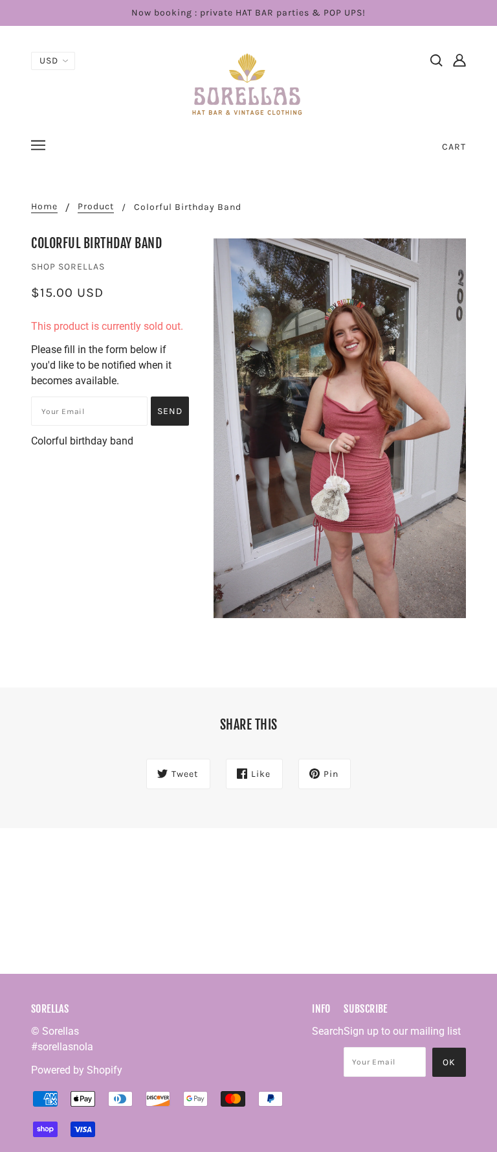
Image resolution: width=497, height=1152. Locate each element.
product (96, 207)
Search (328, 1031)
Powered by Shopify (76, 1070)
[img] (436, 60)
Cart (454, 146)
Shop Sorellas (68, 266)
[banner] (248, 83)
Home (44, 207)
